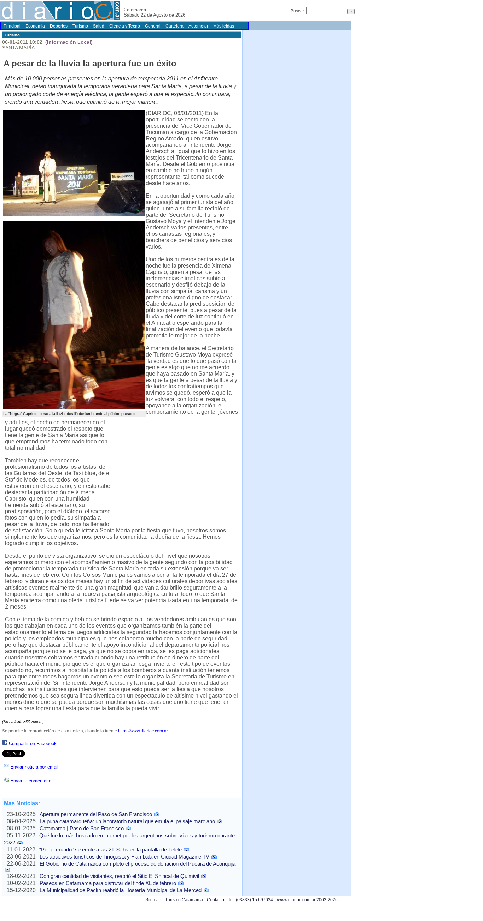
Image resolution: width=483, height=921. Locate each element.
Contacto (215, 899)
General (153, 26)
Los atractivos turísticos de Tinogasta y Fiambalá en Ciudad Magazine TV (124, 857)
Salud (98, 26)
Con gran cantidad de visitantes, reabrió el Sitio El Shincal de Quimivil (119, 876)
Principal (12, 26)
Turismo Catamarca (184, 899)
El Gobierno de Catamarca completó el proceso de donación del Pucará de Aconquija (137, 864)
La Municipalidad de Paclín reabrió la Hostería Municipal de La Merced (121, 890)
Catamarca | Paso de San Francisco (82, 828)
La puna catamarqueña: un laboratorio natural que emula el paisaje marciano (127, 821)
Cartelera (174, 26)
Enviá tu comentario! (31, 780)
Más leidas (223, 26)
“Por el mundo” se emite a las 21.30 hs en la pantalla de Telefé (110, 850)
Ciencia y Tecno (124, 26)
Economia (35, 26)
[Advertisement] (176, 471)
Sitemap (153, 899)
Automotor (198, 26)
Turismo (80, 26)
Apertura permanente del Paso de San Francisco (96, 814)
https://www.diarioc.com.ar (143, 731)
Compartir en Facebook (33, 743)
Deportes (59, 26)
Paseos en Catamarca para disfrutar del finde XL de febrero (108, 883)
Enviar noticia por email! (35, 767)
